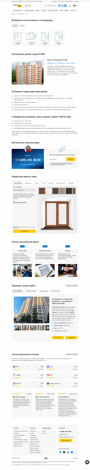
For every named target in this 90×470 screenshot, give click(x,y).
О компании (33, 431)
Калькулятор (69, 1)
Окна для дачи (43, 291)
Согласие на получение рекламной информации (32, 464)
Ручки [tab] (43, 183)
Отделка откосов (18, 443)
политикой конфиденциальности (63, 461)
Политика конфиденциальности (17, 464)
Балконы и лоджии (31, 291)
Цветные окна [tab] (18, 183)
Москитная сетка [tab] (61, 183)
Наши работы (33, 435)
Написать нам (65, 440)
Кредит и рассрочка (35, 441)
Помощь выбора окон (35, 450)
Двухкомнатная (61, 63)
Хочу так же (58, 337)
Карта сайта (75, 458)
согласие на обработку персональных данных (62, 163)
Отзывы (32, 433)
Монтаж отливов (18, 446)
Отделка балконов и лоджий (21, 441)
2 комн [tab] (22, 25)
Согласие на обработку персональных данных (50, 464)
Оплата (62, 1)
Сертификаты (33, 437)
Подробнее (71, 337)
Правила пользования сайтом (64, 464)
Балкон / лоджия (70, 63)
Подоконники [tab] (28, 183)
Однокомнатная (51, 63)
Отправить (70, 159)
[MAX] (62, 6)
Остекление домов (53, 10)
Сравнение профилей (35, 452)
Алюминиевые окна (29, 10)
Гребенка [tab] (51, 183)
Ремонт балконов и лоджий (20, 439)
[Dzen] (64, 452)
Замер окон (16, 433)
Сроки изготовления (35, 446)
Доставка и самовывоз (19, 435)
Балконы (44, 10)
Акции (55, 1)
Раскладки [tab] (71, 183)
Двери (37, 10)
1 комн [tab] (15, 25)
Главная (13, 14)
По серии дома (20, 14)
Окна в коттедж (55, 291)
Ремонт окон (17, 437)
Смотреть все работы (72, 285)
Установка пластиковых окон (21, 431)
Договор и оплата (34, 443)
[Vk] (65, 6)
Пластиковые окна (17, 10)
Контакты (73, 10)
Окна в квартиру (64, 10)
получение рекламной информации (58, 163)
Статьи (44, 433)
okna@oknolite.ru (63, 434)
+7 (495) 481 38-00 (51, 5)
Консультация (24, 231)
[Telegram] (59, 6)
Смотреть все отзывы (72, 354)
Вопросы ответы (34, 439)
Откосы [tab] (37, 183)
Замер (76, 1)
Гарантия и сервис (34, 448)
